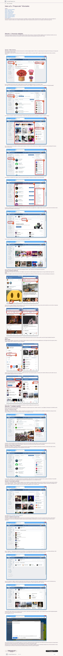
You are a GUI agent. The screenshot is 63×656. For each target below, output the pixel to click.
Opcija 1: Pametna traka (9, 13)
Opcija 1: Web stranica (8, 10)
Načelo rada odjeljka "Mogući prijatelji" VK (16, 515)
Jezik (54, 654)
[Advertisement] (31, 27)
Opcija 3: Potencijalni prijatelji (9, 15)
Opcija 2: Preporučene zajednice (10, 14)
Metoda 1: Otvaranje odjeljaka (10, 9)
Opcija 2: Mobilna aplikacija (9, 11)
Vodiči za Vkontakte (9, 3)
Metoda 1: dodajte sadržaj (9, 12)
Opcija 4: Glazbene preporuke (10, 16)
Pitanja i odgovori (8, 17)
